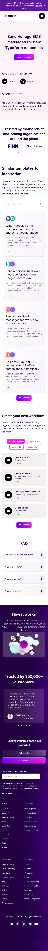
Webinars (5, 886)
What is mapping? (13, 591)
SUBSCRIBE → (8, 793)
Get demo (5, 834)
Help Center (6, 873)
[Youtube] (36, 924)
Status (4, 843)
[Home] (10, 16)
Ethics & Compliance (32, 899)
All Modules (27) (16, 441)
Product (5, 809)
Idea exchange (30, 826)
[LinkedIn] (30, 924)
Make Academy (8, 864)
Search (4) (32, 447)
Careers (27, 869)
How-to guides (30, 809)
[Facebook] (12, 924)
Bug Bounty (28, 894)
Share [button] (19, 93)
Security (5, 899)
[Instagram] (18, 924)
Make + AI (6, 813)
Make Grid (6, 826)
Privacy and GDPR (31, 886)
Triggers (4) (34, 441)
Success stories (30, 813)
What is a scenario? (13, 567)
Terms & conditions (31, 882)
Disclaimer (28, 890)
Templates (28, 817)
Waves (4, 847)
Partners (5, 894)
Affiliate (4, 890)
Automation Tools (31, 830)
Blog (3, 882)
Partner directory (31, 822)
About (26, 864)
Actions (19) (16, 447)
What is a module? (13, 579)
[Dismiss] (44, 6)
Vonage (30, 81)
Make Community (8, 869)
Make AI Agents (8, 817)
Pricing (4, 830)
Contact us (28, 873)
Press (26, 877)
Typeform (12, 81)
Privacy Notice (33, 788)
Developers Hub (8, 877)
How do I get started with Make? (19, 555)
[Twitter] (24, 924)
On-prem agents (8, 903)
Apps (4, 822)
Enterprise (6, 839)
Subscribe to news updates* (14, 771)
